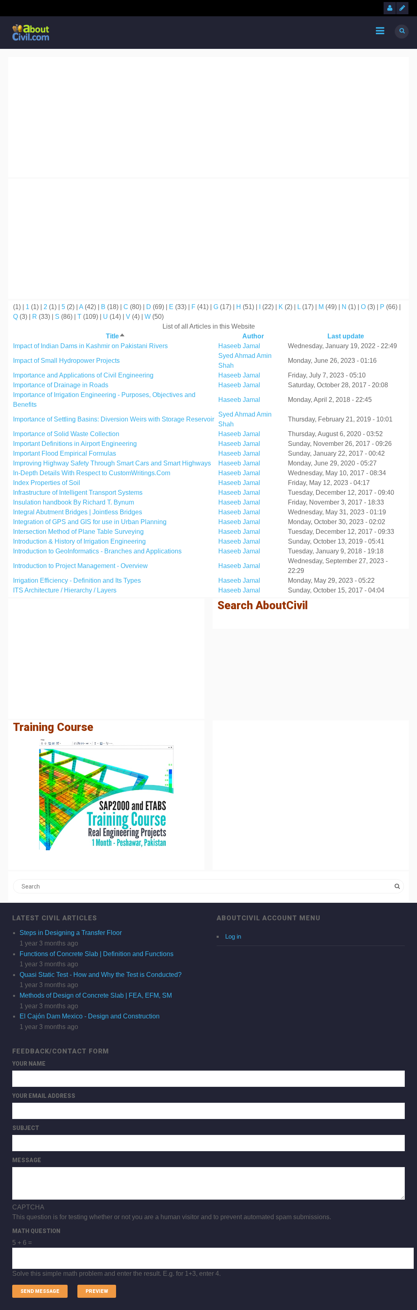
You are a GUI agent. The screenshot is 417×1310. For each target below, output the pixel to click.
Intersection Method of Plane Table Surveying (78, 531)
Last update (345, 336)
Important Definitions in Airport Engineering (75, 443)
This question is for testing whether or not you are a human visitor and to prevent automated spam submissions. (171, 1240)
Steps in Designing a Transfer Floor (71, 932)
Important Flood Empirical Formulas (64, 453)
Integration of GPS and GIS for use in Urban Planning (90, 521)
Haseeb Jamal (239, 345)
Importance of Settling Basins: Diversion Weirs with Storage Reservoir (113, 419)
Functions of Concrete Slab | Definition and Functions (96, 953)
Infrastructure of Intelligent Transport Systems (78, 492)
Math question (36, 1231)
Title (115, 336)
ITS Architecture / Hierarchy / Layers (64, 590)
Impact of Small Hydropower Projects (66, 360)
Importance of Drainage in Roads (60, 385)
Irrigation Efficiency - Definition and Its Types (77, 580)
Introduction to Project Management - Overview (80, 565)
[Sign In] (390, 8)
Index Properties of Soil (46, 482)
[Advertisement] (208, 116)
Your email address (43, 1096)
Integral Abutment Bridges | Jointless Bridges (77, 512)
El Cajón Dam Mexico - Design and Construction (90, 1016)
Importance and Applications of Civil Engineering (83, 375)
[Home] (30, 32)
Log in (233, 936)
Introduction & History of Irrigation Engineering (79, 541)
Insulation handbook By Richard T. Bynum (73, 502)
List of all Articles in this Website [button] (208, 326)
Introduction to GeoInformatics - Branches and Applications (97, 551)
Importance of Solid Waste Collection (66, 433)
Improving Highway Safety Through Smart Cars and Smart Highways (112, 463)
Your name (29, 1063)
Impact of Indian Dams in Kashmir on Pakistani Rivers (90, 345)
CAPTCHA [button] (28, 1207)
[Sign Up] (402, 8)
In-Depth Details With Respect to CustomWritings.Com (91, 473)
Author (253, 336)
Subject (25, 1128)
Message (26, 1160)
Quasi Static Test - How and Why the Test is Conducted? (101, 974)
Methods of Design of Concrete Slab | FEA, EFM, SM (96, 995)
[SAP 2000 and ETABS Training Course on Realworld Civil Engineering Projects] (106, 794)
